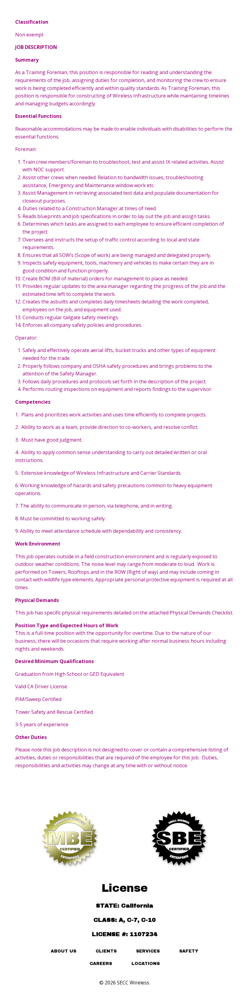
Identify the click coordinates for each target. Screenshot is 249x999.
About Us (63, 951)
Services (148, 951)
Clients (106, 951)
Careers (101, 963)
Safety (188, 951)
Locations (145, 963)
